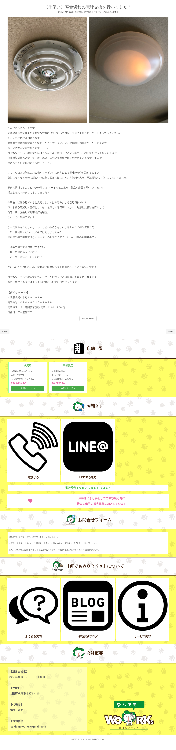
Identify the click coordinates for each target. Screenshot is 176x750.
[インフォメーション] (142, 630)
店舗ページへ (27, 388)
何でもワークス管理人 (103, 12)
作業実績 (78, 12)
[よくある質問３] (33, 630)
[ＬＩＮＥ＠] (88, 471)
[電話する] (33, 471)
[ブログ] (88, 630)
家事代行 (88, 12)
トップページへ (88, 318)
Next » (170, 332)
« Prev (4, 332)
